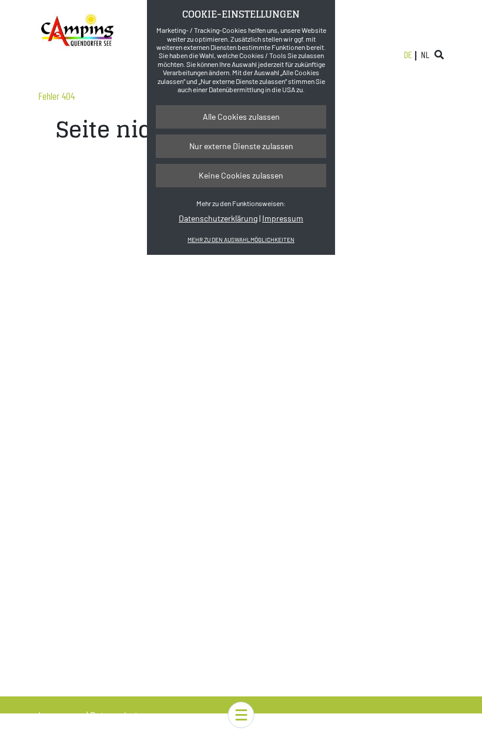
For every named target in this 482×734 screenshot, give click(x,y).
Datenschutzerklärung (218, 218)
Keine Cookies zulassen (241, 175)
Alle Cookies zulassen (241, 117)
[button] (241, 715)
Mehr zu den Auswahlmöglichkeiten (241, 239)
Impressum (282, 218)
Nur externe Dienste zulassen (241, 146)
